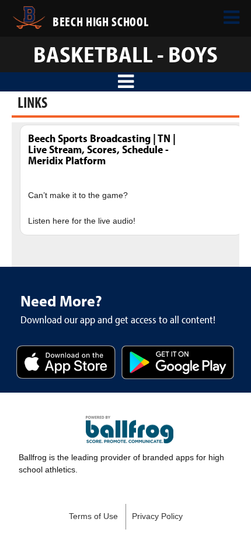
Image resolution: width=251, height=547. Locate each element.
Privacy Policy (157, 516)
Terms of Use (93, 516)
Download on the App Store (66, 363)
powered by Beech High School (129, 430)
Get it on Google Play (177, 363)
